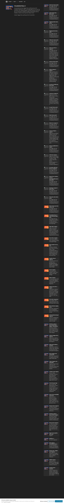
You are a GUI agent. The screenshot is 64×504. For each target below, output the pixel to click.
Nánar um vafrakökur (7, 502)
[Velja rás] (17, 2)
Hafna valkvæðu (52, 501)
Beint (15, 1)
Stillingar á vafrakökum (43, 501)
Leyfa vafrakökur (59, 501)
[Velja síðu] (12, 2)
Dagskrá (20, 1)
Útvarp (9, 1)
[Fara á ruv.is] (7, 2)
